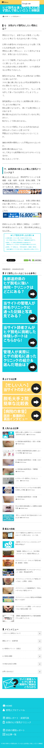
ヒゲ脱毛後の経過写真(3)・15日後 (26, 497)
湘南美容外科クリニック (14, 201)
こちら (30, 187)
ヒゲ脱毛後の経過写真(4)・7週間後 (26, 469)
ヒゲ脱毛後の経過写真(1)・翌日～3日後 (27, 441)
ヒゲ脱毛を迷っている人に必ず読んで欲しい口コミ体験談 (21, 9)
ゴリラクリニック (11, 177)
